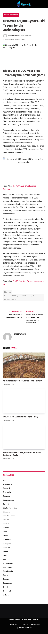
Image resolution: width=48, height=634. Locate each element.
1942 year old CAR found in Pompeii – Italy (20, 417)
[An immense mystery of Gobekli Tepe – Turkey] (24, 365)
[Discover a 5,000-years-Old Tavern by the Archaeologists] (24, 54)
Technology (7, 583)
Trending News (8, 591)
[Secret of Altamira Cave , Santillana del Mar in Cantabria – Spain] (24, 436)
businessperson (9, 500)
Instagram (7, 543)
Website (6, 595)
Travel (5, 587)
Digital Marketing (10, 508)
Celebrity (6, 504)
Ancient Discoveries (11, 15)
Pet (4, 559)
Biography (7, 492)
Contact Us (24, 625)
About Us (13, 625)
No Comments (9, 39)
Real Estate (7, 567)
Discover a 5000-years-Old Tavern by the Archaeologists (19, 297)
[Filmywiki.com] (24, 4)
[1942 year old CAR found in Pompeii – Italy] (24, 400)
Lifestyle (6, 547)
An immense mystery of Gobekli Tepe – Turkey (22, 381)
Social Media (8, 571)
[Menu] (4, 4)
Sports (5, 575)
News (5, 555)
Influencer (7, 539)
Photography (8, 563)
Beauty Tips (7, 488)
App (4, 480)
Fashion (6, 520)
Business (6, 496)
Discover (7, 292)
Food (5, 531)
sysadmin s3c (14, 36)
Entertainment (9, 516)
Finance (6, 524)
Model (5, 551)
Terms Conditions (25, 628)
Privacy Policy (35, 625)
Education (7, 512)
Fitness (6, 528)
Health (5, 535)
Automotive (7, 484)
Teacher (6, 579)
